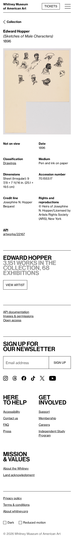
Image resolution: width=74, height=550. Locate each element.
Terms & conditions (16, 504)
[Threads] (14, 378)
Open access (12, 320)
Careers (44, 424)
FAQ (6, 424)
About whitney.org (15, 511)
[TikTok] (33, 378)
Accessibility (11, 411)
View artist (15, 285)
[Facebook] (24, 378)
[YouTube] (52, 378)
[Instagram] (5, 378)
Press (7, 431)
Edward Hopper (16, 31)
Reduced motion (34, 522)
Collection (14, 21)
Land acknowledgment (19, 475)
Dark (10, 522)
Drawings (9, 163)
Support (44, 411)
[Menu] (67, 6)
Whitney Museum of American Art (15, 6)
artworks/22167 (14, 234)
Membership (47, 418)
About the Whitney (16, 468)
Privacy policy (12, 498)
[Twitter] (42, 378)
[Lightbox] (37, 91)
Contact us (10, 418)
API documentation (16, 312)
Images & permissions (18, 316)
